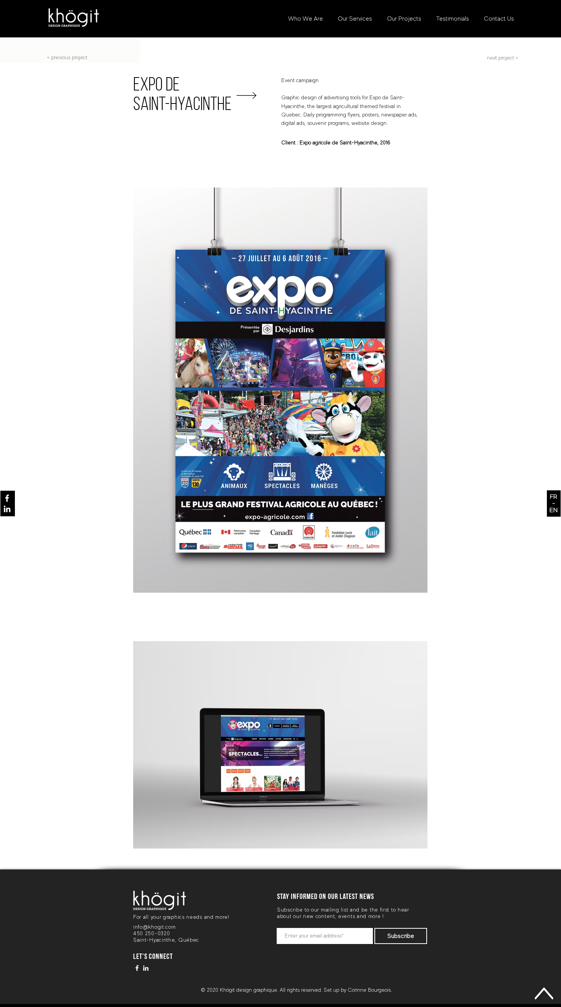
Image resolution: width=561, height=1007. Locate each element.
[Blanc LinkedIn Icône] (7, 509)
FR (553, 496)
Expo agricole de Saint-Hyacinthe (338, 142)
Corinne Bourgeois (369, 990)
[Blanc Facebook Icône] (7, 498)
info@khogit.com (154, 927)
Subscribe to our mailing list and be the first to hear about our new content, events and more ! (343, 913)
